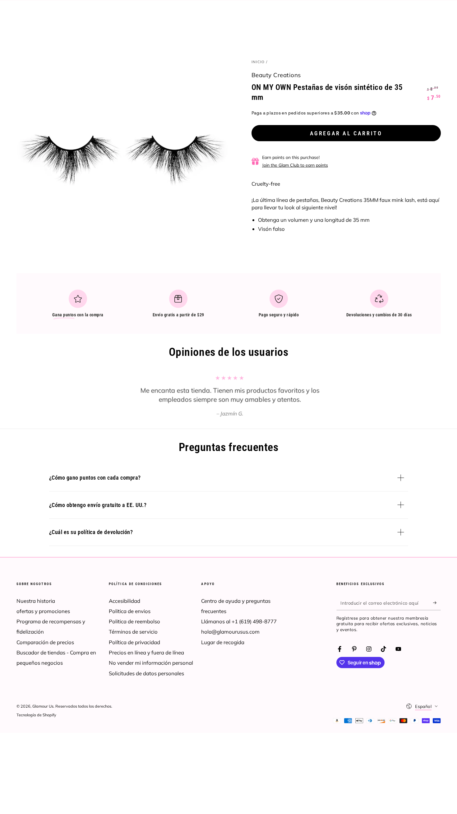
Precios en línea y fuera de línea (146, 652)
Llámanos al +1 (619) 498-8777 (239, 621)
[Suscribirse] (437, 603)
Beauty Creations (276, 75)
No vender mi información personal (151, 662)
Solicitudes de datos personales (146, 673)
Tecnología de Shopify (36, 714)
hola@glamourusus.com (230, 631)
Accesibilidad (124, 601)
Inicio (258, 61)
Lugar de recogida (222, 642)
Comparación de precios (45, 642)
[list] (228, 306)
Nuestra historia (35, 601)
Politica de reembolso (134, 621)
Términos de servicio (133, 631)
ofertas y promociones (43, 611)
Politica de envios (129, 611)
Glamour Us (42, 706)
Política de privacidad (134, 642)
